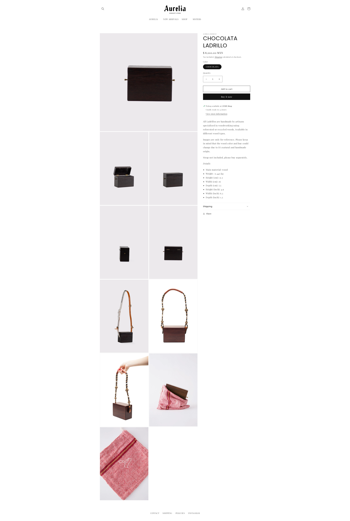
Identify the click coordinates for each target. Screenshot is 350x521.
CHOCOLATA (212, 66)
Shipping (218, 57)
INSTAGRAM (194, 513)
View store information (216, 114)
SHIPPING (167, 513)
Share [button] (209, 213)
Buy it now (226, 96)
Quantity (207, 73)
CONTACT (154, 513)
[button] (103, 9)
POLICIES (180, 513)
